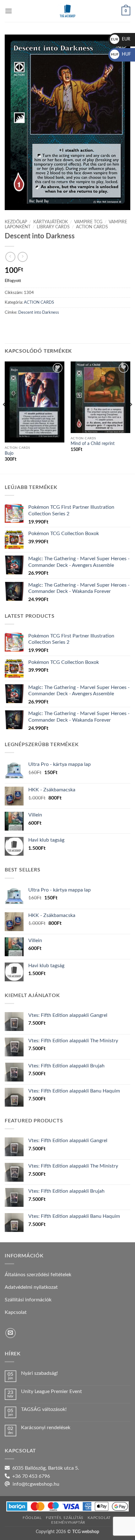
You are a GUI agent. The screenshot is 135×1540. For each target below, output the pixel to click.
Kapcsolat (99, 1518)
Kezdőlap (16, 222)
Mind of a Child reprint (93, 444)
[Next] (130, 417)
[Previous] (5, 417)
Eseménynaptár (68, 1522)
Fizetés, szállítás (65, 1518)
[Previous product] (22, 257)
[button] (8, 11)
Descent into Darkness (38, 312)
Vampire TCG (88, 222)
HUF (121, 54)
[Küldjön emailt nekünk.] (10, 1333)
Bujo (9, 453)
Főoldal (32, 1518)
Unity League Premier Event (51, 1391)
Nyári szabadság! (39, 1373)
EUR (120, 39)
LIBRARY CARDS (53, 227)
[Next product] (10, 257)
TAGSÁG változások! (44, 1409)
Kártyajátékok (50, 222)
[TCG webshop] (67, 11)
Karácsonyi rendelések (45, 1427)
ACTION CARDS (92, 227)
